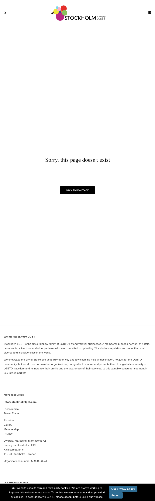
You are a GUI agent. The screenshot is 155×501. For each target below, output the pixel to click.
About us (9, 420)
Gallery (8, 424)
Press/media (11, 408)
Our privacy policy (123, 488)
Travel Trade (11, 413)
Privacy (8, 433)
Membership (11, 429)
